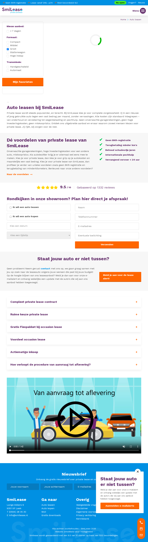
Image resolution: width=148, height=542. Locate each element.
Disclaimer (82, 508)
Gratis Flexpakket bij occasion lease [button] (36, 327)
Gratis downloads (51, 515)
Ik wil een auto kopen (25, 216)
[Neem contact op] (141, 535)
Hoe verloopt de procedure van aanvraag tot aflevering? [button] (50, 364)
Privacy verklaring (86, 515)
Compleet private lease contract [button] (33, 302)
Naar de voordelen (18, 174)
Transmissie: (14, 62)
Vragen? (132, 2)
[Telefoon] (141, 522)
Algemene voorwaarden (89, 511)
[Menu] (143, 11)
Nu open (120, 2)
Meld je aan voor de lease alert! (118, 277)
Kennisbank (82, 518)
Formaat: (12, 37)
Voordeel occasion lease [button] (27, 339)
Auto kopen (47, 508)
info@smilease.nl (18, 515)
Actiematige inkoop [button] (24, 352)
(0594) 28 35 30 (17, 511)
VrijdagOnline (86, 531)
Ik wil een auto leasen (26, 207)
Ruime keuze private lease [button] (29, 314)
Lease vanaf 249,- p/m (41, 3)
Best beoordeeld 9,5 (67, 3)
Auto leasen (48, 505)
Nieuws (141, 2)
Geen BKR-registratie (15, 3)
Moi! (43, 511)
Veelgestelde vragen (87, 505)
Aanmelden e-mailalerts (120, 505)
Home (123, 19)
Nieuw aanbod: (15, 26)
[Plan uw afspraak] (141, 528)
